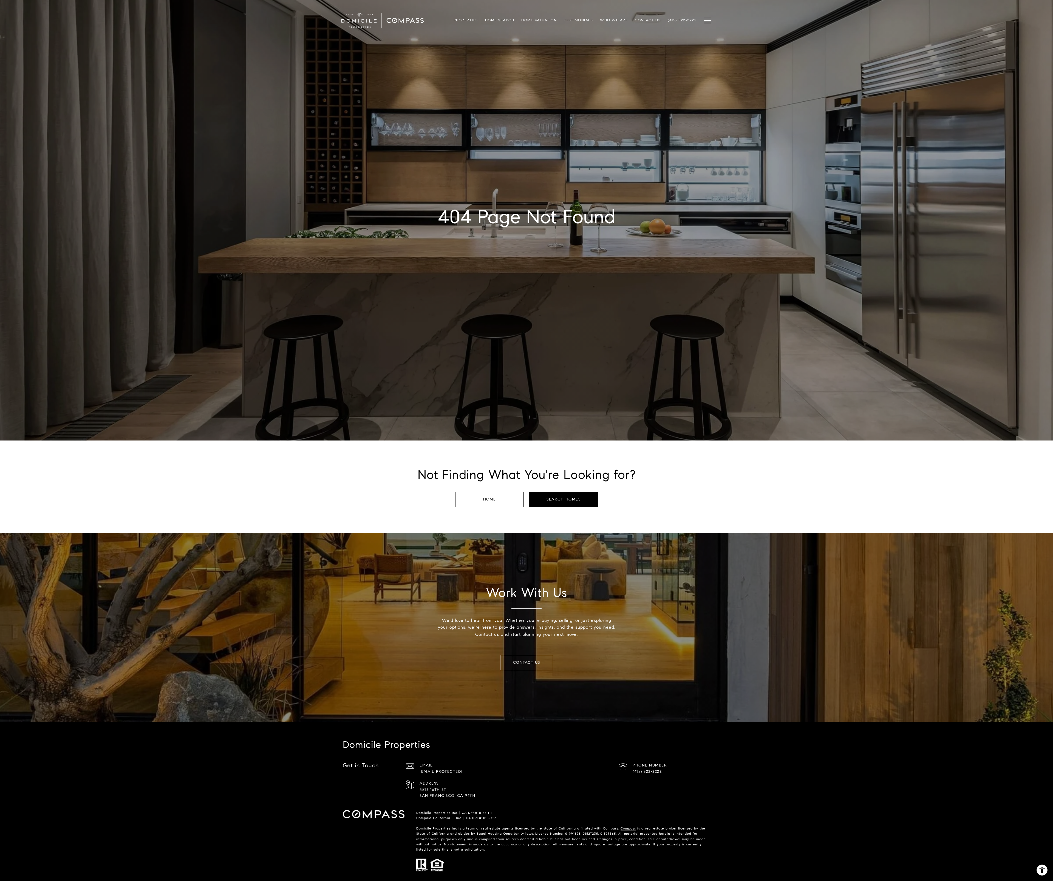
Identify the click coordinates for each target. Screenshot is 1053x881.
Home (489, 499)
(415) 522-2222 (647, 771)
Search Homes (564, 499)
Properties (466, 20)
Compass (628, 828)
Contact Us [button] (526, 662)
